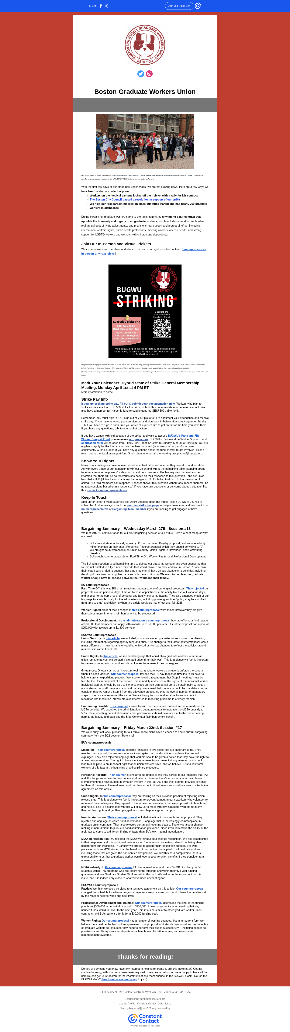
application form (92, 442)
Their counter (117, 774)
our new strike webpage (143, 505)
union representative (94, 509)
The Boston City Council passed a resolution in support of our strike (135, 199)
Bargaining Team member (129, 509)
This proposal (119, 706)
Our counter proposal (125, 673)
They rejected (195, 588)
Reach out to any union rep (119, 979)
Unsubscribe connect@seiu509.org (145, 998)
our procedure (138, 439)
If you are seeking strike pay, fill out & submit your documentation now (128, 403)
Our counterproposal (190, 888)
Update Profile (127, 1003)
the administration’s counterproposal (145, 620)
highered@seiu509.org (142, 1008)
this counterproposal (146, 609)
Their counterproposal (110, 749)
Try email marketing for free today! (145, 1026)
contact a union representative (107, 490)
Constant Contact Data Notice (154, 1003)
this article (113, 638)
